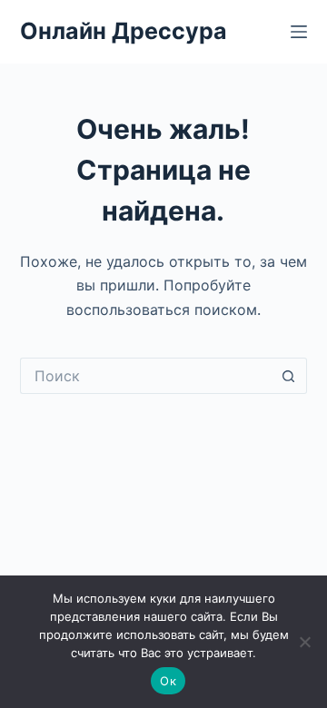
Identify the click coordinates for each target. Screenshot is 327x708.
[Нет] (304, 642)
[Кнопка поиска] (289, 376)
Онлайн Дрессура (123, 30)
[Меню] (299, 32)
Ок (168, 681)
